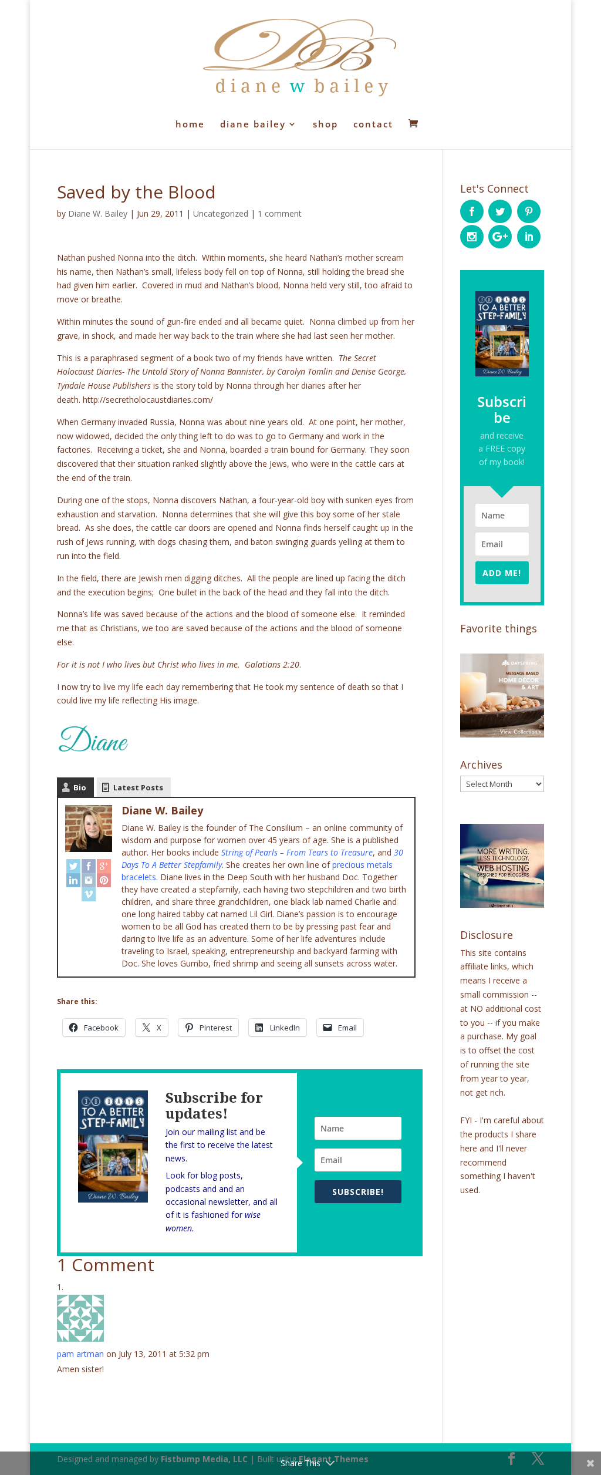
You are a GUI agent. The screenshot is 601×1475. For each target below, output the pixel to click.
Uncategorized (220, 213)
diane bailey (253, 125)
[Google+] (104, 866)
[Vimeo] (89, 894)
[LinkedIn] (73, 880)
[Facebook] (89, 866)
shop (325, 125)
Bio (79, 787)
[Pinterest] (104, 880)
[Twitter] (73, 866)
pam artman (80, 1353)
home (190, 125)
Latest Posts (138, 787)
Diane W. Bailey (97, 213)
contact (373, 125)
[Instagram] (89, 880)
